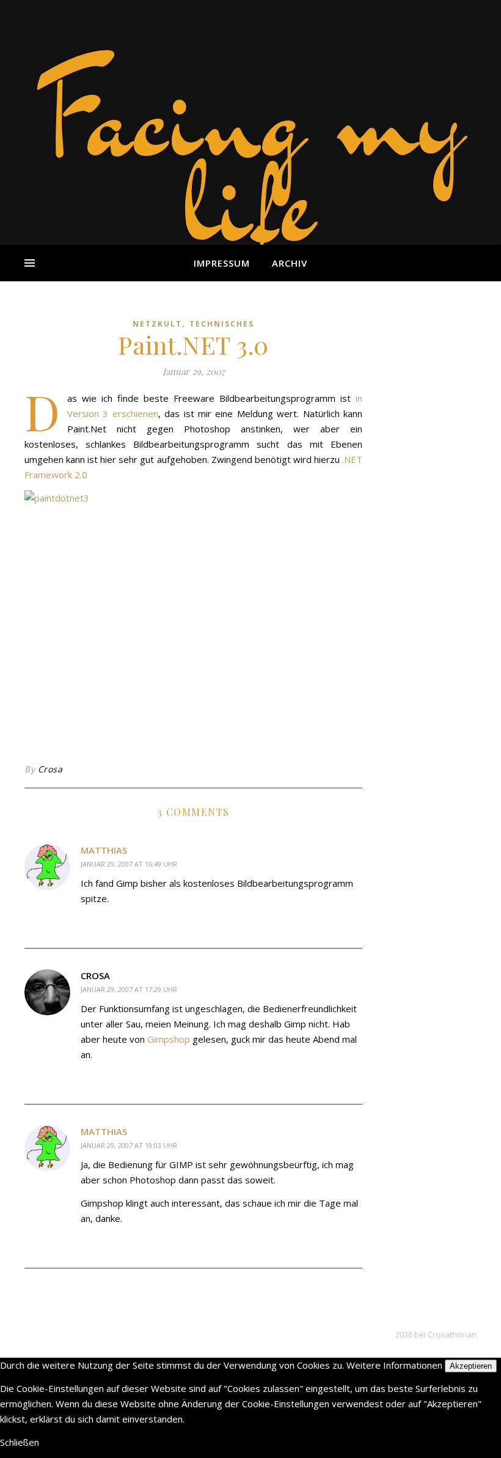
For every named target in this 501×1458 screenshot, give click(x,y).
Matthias (104, 850)
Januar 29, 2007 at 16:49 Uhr (129, 863)
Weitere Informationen (394, 1365)
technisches (221, 324)
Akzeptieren (471, 1366)
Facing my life (250, 159)
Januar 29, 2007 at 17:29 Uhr (129, 989)
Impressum (222, 263)
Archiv (289, 263)
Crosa (50, 769)
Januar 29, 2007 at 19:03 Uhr (129, 1145)
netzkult (157, 324)
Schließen (19, 1442)
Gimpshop (168, 1039)
